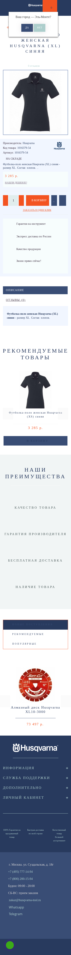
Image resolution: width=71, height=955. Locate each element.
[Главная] (4, 22)
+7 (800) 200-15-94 (20, 878)
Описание (15, 290)
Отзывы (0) (16, 300)
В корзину (39, 200)
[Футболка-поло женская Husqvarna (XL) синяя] (35, 102)
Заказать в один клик (37, 210)
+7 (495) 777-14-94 (20, 871)
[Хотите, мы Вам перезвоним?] (10, 945)
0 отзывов (34, 65)
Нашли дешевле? (16, 182)
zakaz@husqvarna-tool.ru (25, 900)
